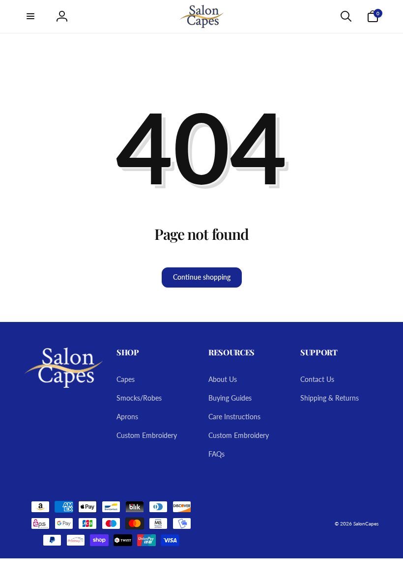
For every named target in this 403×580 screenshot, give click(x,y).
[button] (30, 16)
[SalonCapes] (64, 384)
